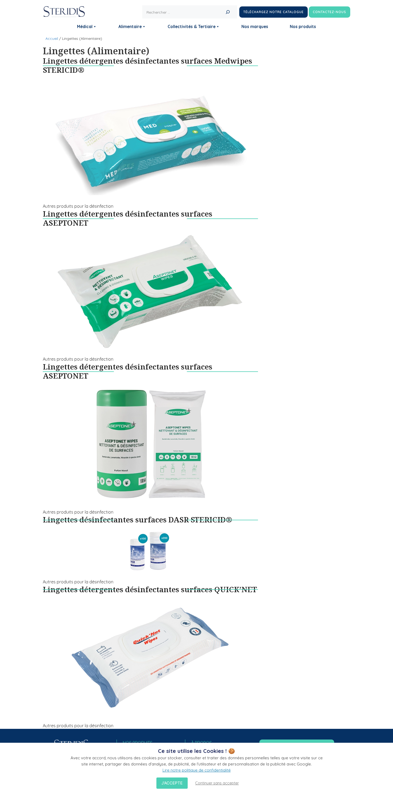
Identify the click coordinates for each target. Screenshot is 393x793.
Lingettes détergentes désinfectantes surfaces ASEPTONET (127, 218)
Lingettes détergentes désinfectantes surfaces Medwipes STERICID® (147, 65)
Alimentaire (130, 26)
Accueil (51, 38)
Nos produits (303, 26)
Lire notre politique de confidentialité (197, 770)
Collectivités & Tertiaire (191, 26)
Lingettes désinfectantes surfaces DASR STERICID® (137, 519)
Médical (85, 26)
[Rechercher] (227, 11)
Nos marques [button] (254, 26)
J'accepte (172, 783)
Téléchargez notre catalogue (273, 12)
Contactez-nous (329, 12)
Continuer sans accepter (217, 783)
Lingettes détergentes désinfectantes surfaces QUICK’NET (150, 589)
